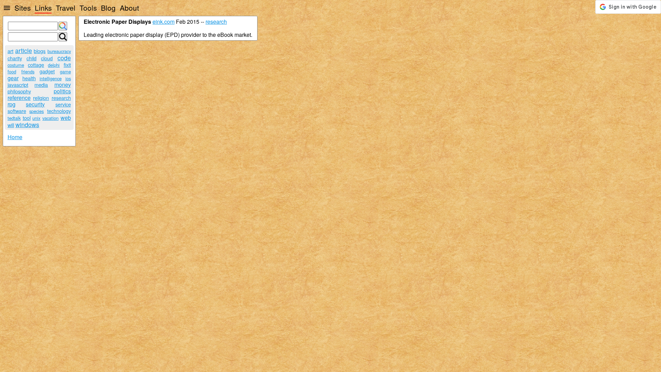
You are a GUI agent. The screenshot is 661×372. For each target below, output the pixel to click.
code (64, 57)
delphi (54, 65)
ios (68, 78)
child (31, 58)
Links (43, 7)
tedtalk (14, 118)
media (41, 84)
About (129, 7)
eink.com (164, 21)
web (66, 118)
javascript (18, 84)
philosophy (19, 91)
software (17, 110)
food (12, 71)
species (36, 111)
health (29, 78)
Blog (108, 7)
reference (19, 98)
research (61, 97)
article (23, 50)
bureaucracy (59, 51)
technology (59, 110)
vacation (50, 118)
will (11, 124)
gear (13, 78)
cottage (36, 64)
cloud (47, 58)
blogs (39, 50)
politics (62, 91)
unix (36, 118)
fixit (67, 64)
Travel (65, 7)
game (65, 71)
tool (27, 117)
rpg (11, 104)
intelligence (51, 78)
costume (16, 65)
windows (27, 124)
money (62, 85)
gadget (47, 71)
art (10, 50)
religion (41, 97)
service (63, 104)
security (35, 104)
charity (15, 58)
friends (27, 71)
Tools (88, 7)
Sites (22, 7)
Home (15, 137)
